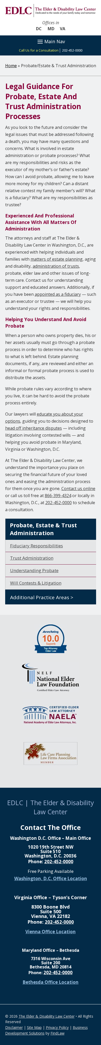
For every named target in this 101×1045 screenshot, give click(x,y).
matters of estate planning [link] (57, 259)
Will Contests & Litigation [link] (35, 583)
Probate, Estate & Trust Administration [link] (43, 529)
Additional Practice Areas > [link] (41, 597)
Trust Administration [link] (31, 558)
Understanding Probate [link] (34, 570)
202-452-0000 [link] (72, 50)
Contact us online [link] (78, 488)
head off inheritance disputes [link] (33, 428)
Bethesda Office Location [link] (50, 982)
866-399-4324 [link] (58, 495)
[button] (50, 41)
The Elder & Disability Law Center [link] (47, 1016)
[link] (50, 10)
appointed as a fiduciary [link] (58, 294)
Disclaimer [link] (14, 1027)
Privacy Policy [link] (57, 1027)
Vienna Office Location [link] (50, 932)
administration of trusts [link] (56, 266)
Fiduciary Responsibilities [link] (36, 546)
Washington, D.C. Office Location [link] (50, 878)
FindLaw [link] (57, 1033)
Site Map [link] (34, 1027)
